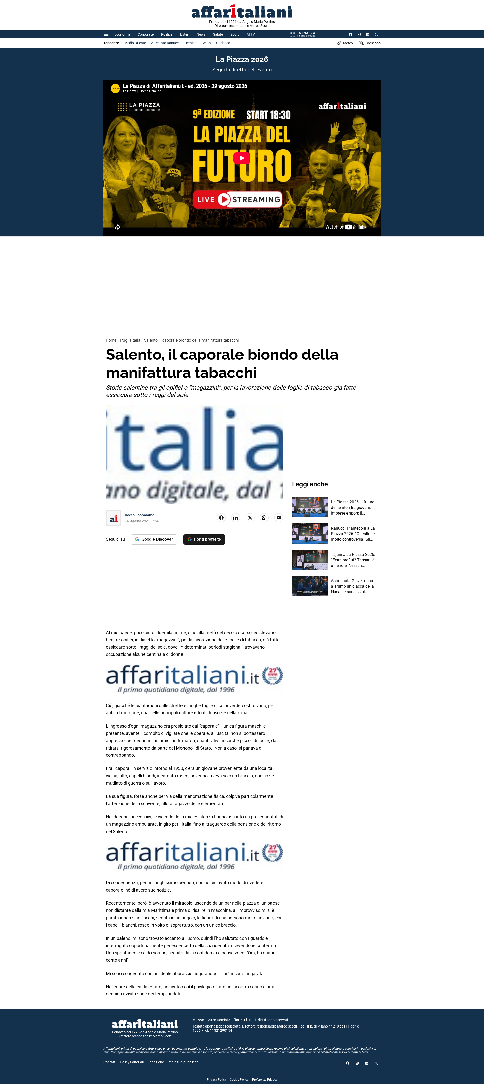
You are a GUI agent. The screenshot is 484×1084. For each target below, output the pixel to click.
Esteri (184, 34)
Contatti (109, 1062)
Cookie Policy (239, 1079)
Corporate (146, 34)
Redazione (155, 1062)
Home (111, 340)
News (201, 34)
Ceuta (206, 43)
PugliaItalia (130, 340)
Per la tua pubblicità (183, 1062)
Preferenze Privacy (264, 1079)
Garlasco (223, 43)
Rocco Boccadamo (139, 515)
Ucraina (191, 43)
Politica (167, 34)
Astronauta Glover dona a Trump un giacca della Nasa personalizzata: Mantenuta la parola (352, 586)
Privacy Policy (216, 1079)
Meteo (348, 43)
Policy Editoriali (132, 1062)
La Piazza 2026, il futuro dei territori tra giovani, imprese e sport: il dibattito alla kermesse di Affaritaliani (352, 508)
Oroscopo (373, 43)
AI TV (251, 34)
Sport (234, 34)
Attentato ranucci (165, 43)
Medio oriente (135, 43)
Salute (218, 34)
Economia (122, 34)
